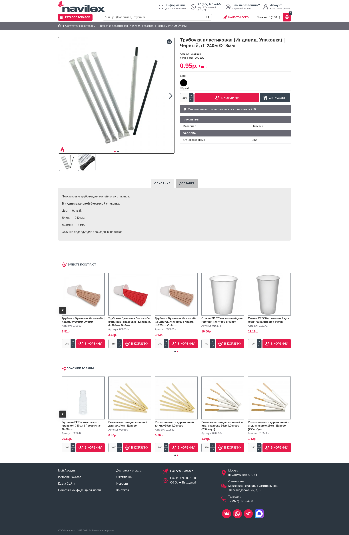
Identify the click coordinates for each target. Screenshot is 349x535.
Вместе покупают (82, 264)
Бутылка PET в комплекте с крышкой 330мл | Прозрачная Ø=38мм (81, 426)
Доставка (187, 183)
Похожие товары (80, 368)
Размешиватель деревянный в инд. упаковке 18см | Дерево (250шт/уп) (268, 426)
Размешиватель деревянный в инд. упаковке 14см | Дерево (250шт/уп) (222, 426)
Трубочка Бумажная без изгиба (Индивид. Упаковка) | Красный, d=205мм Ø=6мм (129, 322)
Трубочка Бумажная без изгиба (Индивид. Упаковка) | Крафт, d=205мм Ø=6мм (175, 322)
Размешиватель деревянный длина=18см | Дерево (174, 424)
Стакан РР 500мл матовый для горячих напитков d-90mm (268, 320)
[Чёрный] (183, 82)
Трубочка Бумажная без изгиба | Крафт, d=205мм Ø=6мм (83, 320)
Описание (162, 183)
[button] (62, 95)
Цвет (183, 76)
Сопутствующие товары (80, 25)
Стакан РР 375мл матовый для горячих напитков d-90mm (222, 320)
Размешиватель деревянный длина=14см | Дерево (127, 424)
